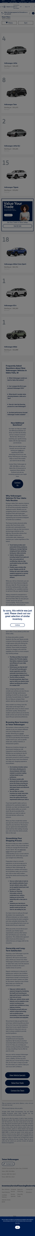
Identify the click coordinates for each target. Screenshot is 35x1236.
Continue (17, 625)
